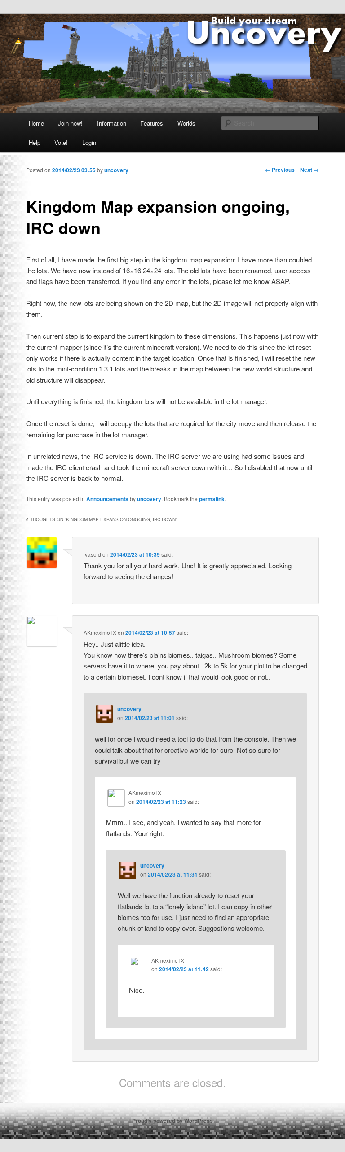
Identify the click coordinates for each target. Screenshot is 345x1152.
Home (36, 123)
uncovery (149, 499)
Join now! (70, 123)
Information (111, 123)
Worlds (186, 123)
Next (309, 170)
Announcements (107, 499)
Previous (280, 170)
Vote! (61, 142)
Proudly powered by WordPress (172, 1121)
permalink (212, 499)
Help (34, 142)
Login (89, 142)
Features (151, 123)
